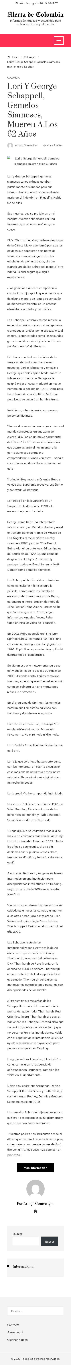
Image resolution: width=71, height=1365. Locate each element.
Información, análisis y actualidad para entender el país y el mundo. (35, 22)
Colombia (13, 78)
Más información (35, 1168)
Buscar (18, 1234)
